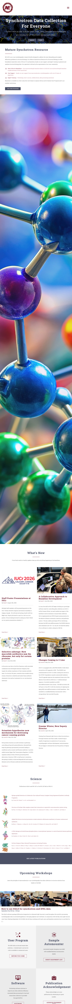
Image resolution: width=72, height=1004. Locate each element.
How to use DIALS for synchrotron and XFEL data (26, 909)
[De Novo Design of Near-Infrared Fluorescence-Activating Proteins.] (5, 843)
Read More (4, 632)
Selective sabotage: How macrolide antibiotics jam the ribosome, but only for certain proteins (17, 643)
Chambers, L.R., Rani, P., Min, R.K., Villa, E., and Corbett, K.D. (25, 836)
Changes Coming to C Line (54, 647)
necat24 (42, 662)
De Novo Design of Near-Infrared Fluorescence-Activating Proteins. (29, 843)
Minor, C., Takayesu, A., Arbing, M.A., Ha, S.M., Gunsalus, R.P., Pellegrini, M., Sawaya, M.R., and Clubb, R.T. (35, 824)
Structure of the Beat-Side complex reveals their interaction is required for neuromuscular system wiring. (39, 807)
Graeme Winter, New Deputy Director (54, 713)
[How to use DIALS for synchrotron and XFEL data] (36, 898)
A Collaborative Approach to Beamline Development (54, 580)
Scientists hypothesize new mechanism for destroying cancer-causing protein (17, 715)
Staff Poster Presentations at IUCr (17, 581)
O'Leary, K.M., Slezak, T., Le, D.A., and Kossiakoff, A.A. (24, 800)
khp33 (5, 603)
